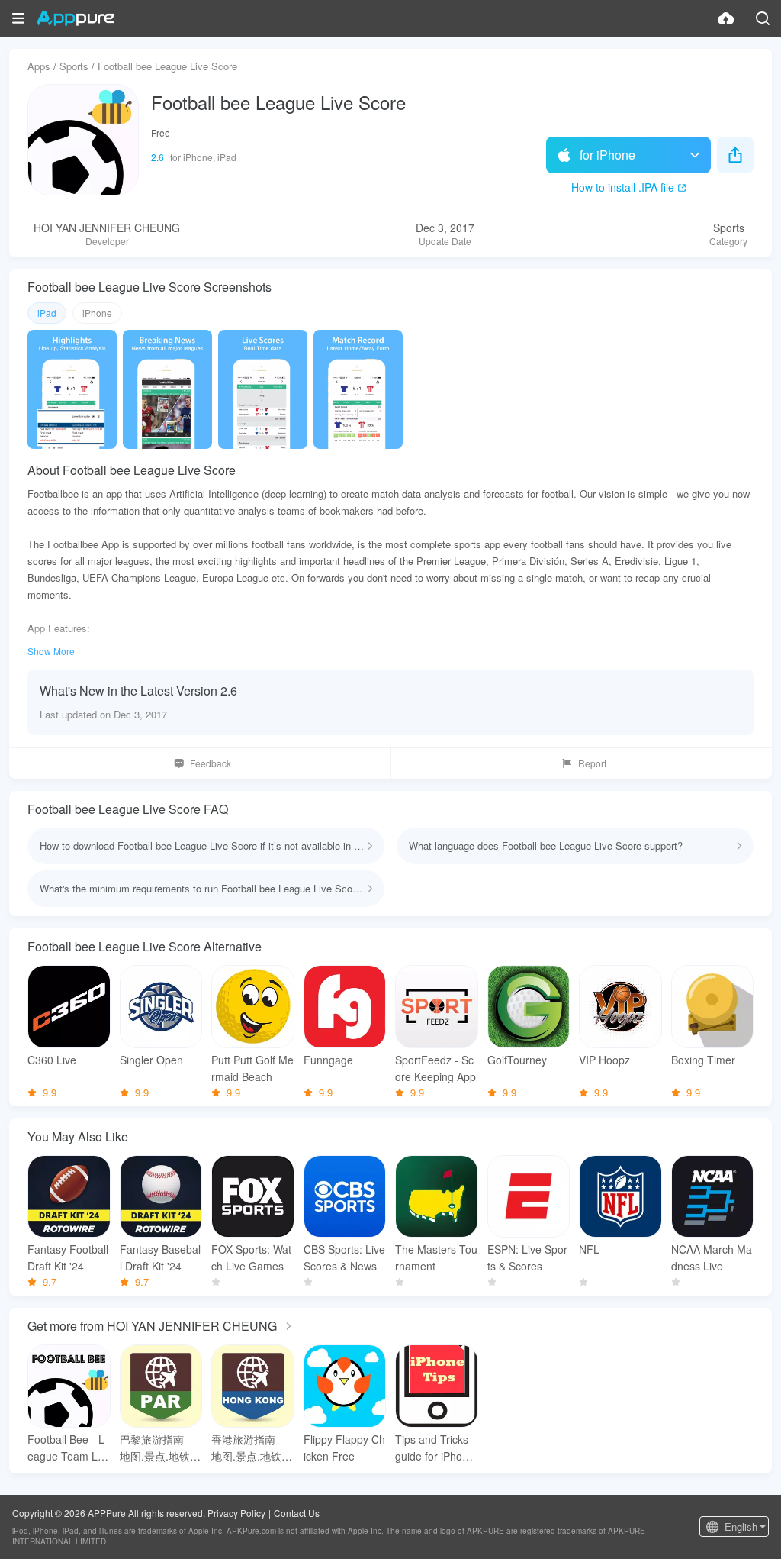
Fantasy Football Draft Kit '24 (67, 1257)
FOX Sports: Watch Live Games (251, 1257)
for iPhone (607, 154)
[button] (18, 18)
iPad (46, 312)
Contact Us (297, 1512)
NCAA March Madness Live (711, 1257)
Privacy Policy (236, 1512)
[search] (762, 18)
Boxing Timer (703, 1059)
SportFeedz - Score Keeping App (435, 1068)
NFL (589, 1249)
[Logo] (75, 18)
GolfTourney (517, 1059)
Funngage (328, 1059)
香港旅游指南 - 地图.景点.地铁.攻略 (247, 1448)
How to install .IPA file (622, 187)
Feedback (210, 763)
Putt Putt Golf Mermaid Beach (252, 1068)
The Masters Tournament (436, 1257)
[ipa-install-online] (726, 18)
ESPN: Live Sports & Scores (527, 1257)
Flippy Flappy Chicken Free (344, 1448)
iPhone (97, 312)
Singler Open (151, 1059)
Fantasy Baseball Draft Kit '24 (160, 1257)
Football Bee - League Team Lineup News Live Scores (67, 1448)
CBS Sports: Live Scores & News (344, 1257)
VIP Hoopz (604, 1059)
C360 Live (51, 1059)
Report (592, 763)
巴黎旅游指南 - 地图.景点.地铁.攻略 (156, 1448)
